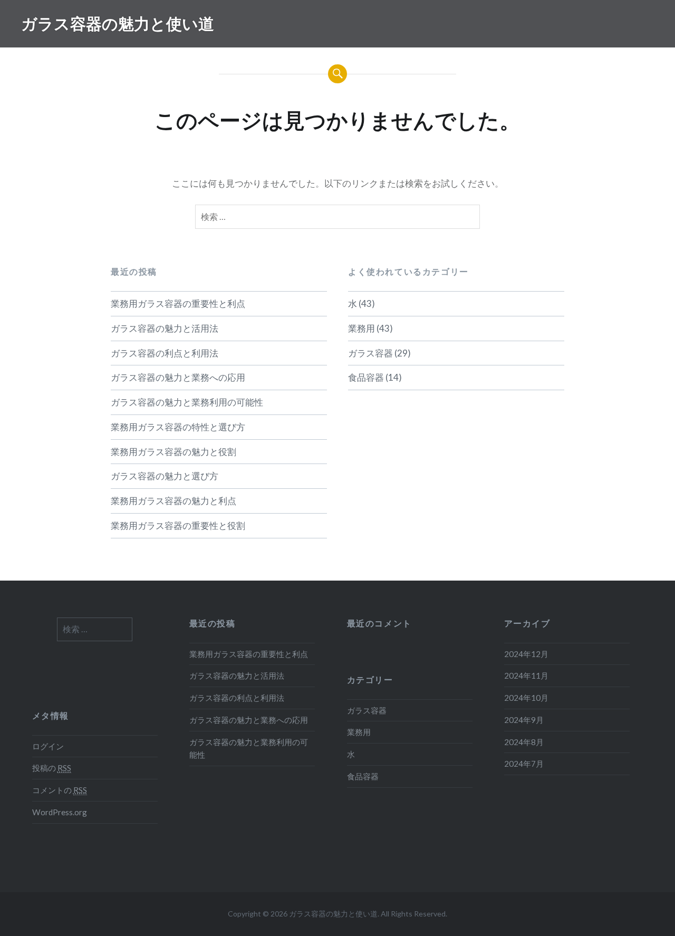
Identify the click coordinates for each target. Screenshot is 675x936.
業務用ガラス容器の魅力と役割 (173, 451)
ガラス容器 (370, 353)
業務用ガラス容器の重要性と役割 (178, 525)
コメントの (59, 790)
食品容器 (366, 377)
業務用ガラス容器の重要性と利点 (178, 303)
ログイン (48, 746)
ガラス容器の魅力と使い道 (117, 23)
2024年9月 (524, 720)
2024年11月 (526, 675)
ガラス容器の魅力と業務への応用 (178, 377)
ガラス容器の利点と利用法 (164, 353)
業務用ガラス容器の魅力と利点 (173, 500)
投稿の (51, 768)
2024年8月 (524, 742)
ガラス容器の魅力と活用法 (164, 328)
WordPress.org (59, 812)
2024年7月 (524, 763)
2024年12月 (526, 654)
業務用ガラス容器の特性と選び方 (178, 426)
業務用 (361, 328)
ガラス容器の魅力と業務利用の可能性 (187, 402)
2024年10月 (526, 697)
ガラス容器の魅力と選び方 (164, 475)
